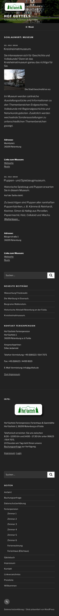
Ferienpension (11, 509)
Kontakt (8, 569)
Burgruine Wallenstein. (15, 304)
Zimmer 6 (12, 540)
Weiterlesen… (12, 219)
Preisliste (8, 580)
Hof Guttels (17, 16)
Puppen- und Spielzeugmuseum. (25, 180)
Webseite (9, 163)
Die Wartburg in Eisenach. (16, 298)
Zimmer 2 (12, 519)
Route (7, 166)
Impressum (9, 453)
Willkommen (10, 585)
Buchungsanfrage (12, 446)
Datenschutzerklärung (15, 503)
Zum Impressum (12, 374)
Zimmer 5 (12, 535)
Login (19, 453)
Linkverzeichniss (12, 574)
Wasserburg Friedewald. (16, 293)
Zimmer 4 (12, 529)
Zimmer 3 (12, 524)
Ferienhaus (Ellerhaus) (18, 551)
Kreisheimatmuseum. (17, 49)
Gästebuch (9, 557)
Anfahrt (8, 492)
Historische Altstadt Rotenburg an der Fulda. (25, 310)
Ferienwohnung (15, 545)
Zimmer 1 (11, 513)
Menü (31, 27)
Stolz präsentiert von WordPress (40, 609)
